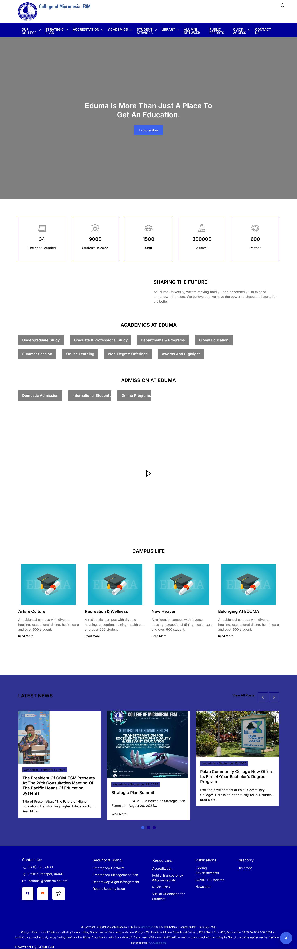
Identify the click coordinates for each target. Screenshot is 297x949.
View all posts (243, 695)
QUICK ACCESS (239, 31)
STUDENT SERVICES (145, 31)
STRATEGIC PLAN (54, 31)
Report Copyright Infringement (116, 882)
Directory (245, 868)
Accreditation (162, 868)
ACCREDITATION (86, 29)
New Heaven (164, 611)
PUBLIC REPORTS (216, 31)
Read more (25, 636)
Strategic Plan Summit (132, 792)
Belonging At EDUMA (238, 611)
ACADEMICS (118, 29)
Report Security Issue (109, 889)
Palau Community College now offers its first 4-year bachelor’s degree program (236, 776)
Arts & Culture (31, 611)
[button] (142, 827)
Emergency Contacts (108, 868)
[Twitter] (42, 893)
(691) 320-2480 (40, 867)
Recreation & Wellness (106, 611)
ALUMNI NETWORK (192, 31)
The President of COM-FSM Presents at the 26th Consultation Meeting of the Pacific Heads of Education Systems (58, 786)
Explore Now (148, 130)
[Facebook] (27, 893)
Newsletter (203, 887)
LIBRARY (168, 29)
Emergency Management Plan (115, 875)
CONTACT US (263, 31)
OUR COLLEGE (29, 31)
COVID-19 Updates (209, 880)
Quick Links (161, 887)
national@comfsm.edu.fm (47, 881)
